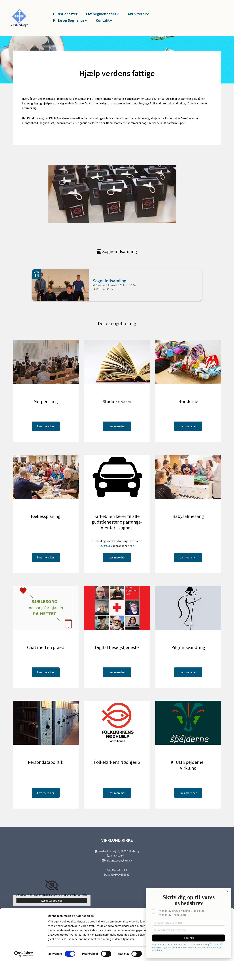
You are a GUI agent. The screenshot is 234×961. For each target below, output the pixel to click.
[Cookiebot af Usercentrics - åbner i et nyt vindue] (24, 954)
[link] (101, 14)
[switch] (106, 954)
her (141, 103)
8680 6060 (106, 545)
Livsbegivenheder (101, 13)
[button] (46, 426)
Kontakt (103, 20)
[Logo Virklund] (24, 18)
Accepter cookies (51, 900)
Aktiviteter (137, 13)
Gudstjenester (65, 13)
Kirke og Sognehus (68, 20)
